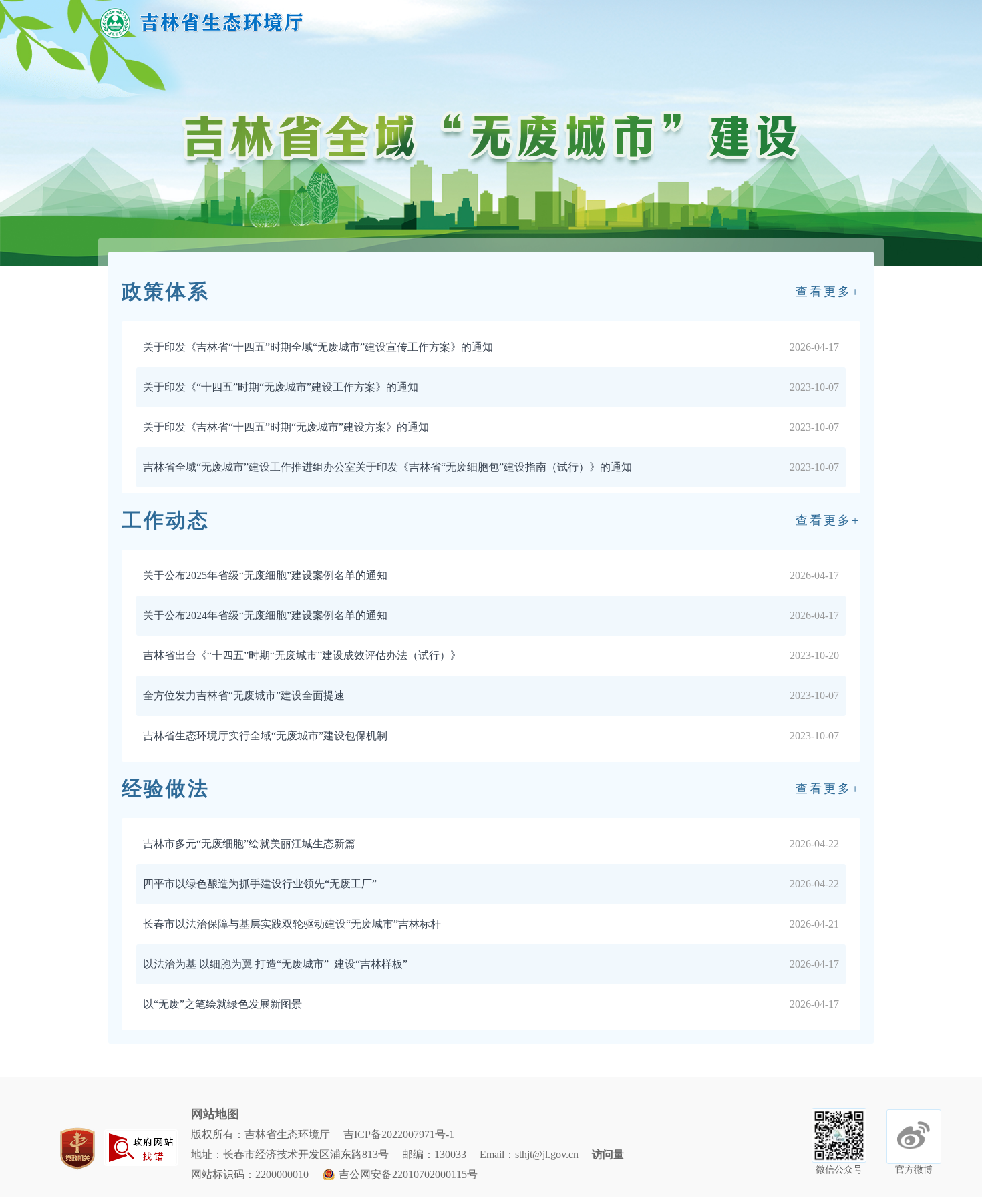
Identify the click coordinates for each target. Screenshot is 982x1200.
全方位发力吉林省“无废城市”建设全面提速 (244, 695)
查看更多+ (828, 291)
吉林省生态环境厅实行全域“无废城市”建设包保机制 (265, 735)
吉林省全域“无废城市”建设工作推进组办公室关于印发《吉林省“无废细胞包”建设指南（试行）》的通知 (387, 467)
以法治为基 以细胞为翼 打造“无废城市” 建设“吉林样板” (275, 964)
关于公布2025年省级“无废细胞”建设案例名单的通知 (265, 575)
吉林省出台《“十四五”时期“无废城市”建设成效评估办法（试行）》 (302, 655)
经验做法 (166, 788)
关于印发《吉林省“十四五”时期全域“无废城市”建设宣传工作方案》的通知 (318, 347)
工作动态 (166, 520)
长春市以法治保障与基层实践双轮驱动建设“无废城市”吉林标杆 (292, 924)
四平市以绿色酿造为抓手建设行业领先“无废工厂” (260, 883)
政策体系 (166, 291)
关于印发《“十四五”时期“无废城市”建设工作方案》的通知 (280, 387)
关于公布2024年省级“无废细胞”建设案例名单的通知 (265, 615)
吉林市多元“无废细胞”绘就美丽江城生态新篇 (249, 843)
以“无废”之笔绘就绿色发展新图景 (222, 1004)
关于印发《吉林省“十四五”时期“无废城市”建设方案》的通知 (286, 427)
